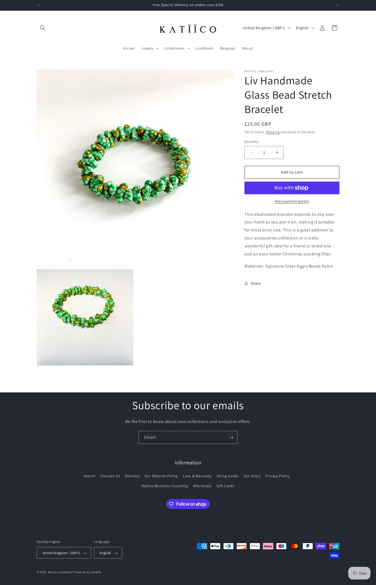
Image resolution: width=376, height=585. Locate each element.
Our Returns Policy (161, 476)
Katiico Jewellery (60, 572)
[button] (43, 28)
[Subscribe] (231, 437)
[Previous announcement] (38, 5)
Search (89, 476)
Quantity (251, 141)
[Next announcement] (337, 5)
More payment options (292, 201)
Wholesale (202, 485)
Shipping (273, 132)
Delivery (132, 476)
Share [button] (256, 283)
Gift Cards (225, 485)
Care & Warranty (197, 476)
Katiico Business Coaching (165, 485)
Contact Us (110, 476)
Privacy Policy (278, 476)
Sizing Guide (227, 476)
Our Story (252, 476)
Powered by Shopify (87, 572)
